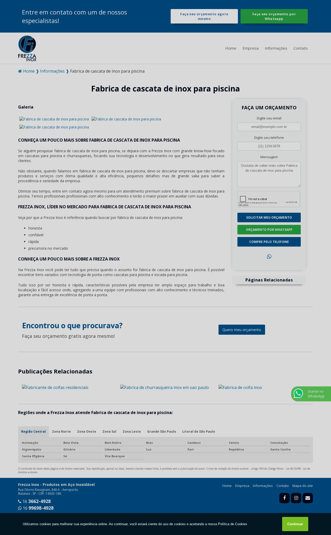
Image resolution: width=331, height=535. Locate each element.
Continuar (295, 524)
